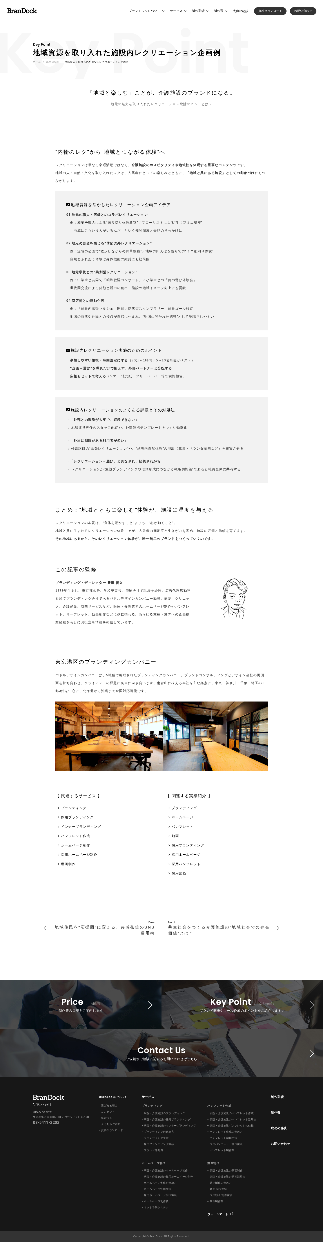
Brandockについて (113, 1097)
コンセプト (108, 1111)
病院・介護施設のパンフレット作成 (232, 1113)
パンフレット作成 (75, 836)
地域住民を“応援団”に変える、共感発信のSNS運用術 (105, 930)
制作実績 (198, 11)
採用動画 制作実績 (221, 1195)
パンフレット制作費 (222, 1150)
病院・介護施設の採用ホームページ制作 (168, 1176)
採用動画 (179, 873)
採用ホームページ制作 (79, 854)
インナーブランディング (81, 826)
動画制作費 (216, 1201)
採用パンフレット (186, 864)
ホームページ (182, 817)
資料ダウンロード (270, 11)
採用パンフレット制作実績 (226, 1144)
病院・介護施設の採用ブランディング (167, 1119)
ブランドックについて (145, 11)
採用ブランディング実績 (159, 1144)
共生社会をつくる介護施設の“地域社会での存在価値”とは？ (219, 930)
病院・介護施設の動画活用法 (227, 1176)
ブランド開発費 (153, 1150)
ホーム (37, 61)
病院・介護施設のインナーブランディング (170, 1125)
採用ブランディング (77, 817)
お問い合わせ (303, 11)
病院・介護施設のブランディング (164, 1113)
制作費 (218, 11)
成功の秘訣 (241, 11)
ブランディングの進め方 (159, 1131)
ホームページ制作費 (156, 1201)
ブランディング (74, 808)
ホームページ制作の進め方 (160, 1182)
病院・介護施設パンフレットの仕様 (232, 1125)
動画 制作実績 (218, 1189)
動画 (175, 836)
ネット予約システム (156, 1207)
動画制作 (68, 864)
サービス (176, 11)
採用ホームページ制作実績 (160, 1195)
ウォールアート (217, 1214)
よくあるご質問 (110, 1124)
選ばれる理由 (109, 1105)
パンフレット (182, 826)
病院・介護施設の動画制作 (226, 1170)
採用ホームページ (186, 854)
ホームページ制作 (75, 845)
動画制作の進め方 (221, 1182)
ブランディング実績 (156, 1137)
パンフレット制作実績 (223, 1137)
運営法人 (106, 1117)
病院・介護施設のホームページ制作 (166, 1170)
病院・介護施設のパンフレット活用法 (233, 1119)
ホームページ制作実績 (157, 1189)
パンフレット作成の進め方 (226, 1131)
